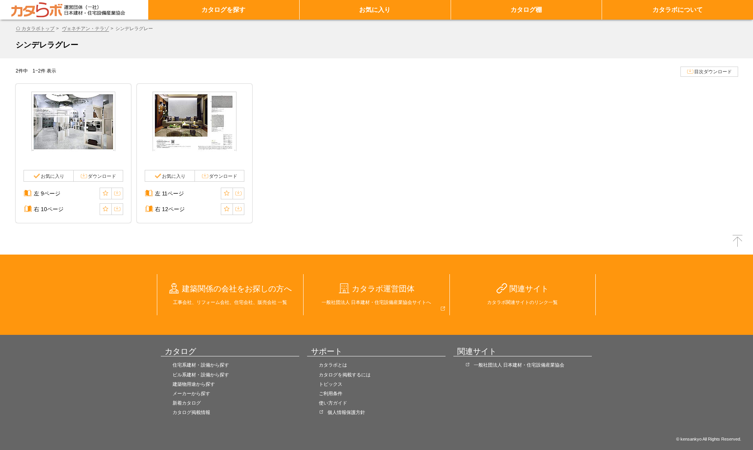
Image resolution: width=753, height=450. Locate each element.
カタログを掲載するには (345, 375)
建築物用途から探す (194, 384)
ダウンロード (102, 176)
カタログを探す (224, 9)
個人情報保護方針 (346, 412)
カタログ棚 (526, 9)
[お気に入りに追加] (105, 193)
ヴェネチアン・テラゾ (85, 28)
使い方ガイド (333, 403)
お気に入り (375, 9)
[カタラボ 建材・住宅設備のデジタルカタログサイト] (36, 9)
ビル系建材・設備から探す (201, 375)
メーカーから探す (191, 393)
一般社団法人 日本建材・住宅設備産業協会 (519, 365)
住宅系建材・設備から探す (201, 365)
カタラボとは (333, 365)
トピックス (330, 384)
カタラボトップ (38, 28)
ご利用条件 (330, 393)
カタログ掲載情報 (191, 412)
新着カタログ (187, 403)
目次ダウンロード (713, 71)
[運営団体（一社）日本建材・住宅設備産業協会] (94, 9)
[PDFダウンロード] (117, 193)
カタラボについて (678, 9)
